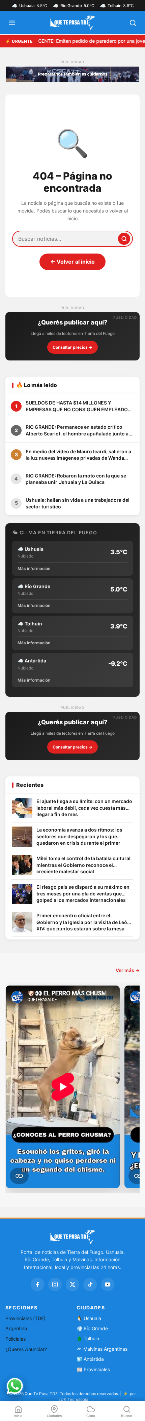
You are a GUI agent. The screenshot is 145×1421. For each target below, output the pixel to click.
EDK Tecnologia (73, 1399)
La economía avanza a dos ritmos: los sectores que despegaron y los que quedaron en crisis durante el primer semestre (79, 837)
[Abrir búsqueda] (133, 23)
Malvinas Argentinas (105, 1349)
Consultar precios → (72, 347)
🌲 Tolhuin (88, 1338)
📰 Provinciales (93, 1369)
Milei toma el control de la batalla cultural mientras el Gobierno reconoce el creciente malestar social (83, 864)
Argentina (16, 1328)
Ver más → (128, 970)
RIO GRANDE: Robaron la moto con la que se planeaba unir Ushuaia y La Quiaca (76, 479)
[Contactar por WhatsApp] (14, 1386)
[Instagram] (55, 1284)
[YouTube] (107, 1284)
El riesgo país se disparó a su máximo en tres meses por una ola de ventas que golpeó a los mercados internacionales (82, 893)
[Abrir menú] (12, 23)
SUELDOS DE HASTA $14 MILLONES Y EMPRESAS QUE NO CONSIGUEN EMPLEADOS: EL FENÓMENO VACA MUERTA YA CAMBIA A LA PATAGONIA (80, 406)
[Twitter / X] (72, 1284)
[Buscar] (124, 239)
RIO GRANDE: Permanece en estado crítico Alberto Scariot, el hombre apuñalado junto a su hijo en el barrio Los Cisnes (77, 430)
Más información (34, 568)
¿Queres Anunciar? (26, 1349)
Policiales (15, 1339)
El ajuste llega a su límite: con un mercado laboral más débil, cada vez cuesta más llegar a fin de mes (84, 807)
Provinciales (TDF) (25, 1318)
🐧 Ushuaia (89, 1318)
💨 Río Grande (92, 1328)
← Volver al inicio (72, 261)
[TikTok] (90, 1284)
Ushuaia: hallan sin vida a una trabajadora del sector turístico (77, 503)
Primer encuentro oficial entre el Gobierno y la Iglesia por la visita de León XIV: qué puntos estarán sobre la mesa (83, 922)
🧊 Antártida (90, 1359)
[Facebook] (37, 1284)
